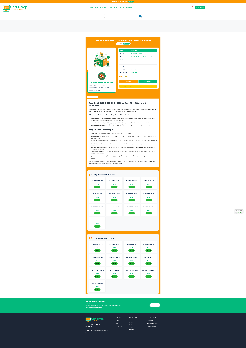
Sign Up (202, 7)
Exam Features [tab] (102, 97)
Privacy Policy (150, 320)
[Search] (140, 16)
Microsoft (131, 322)
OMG (90, 26)
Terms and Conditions (151, 326)
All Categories (103, 7)
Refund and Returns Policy (152, 323)
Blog (111, 7)
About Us (121, 7)
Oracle (130, 324)
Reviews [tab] (110, 97)
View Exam (97, 187)
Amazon (131, 327)
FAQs (115, 7)
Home (91, 7)
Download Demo (148, 81)
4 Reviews (127, 43)
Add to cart (128, 81)
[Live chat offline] (239, 211)
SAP (130, 320)
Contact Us (129, 7)
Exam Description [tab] (92, 97)
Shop (96, 7)
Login (197, 7)
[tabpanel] (123, 133)
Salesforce (131, 329)
